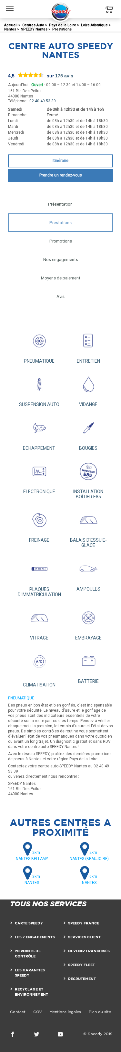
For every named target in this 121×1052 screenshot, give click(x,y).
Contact (17, 1012)
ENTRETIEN (88, 361)
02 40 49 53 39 (42, 101)
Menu (10, 4)
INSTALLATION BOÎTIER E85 (88, 494)
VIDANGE (88, 404)
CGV (37, 1012)
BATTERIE (88, 681)
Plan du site (100, 1012)
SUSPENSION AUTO (39, 404)
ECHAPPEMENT (39, 448)
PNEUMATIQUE (39, 361)
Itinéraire (60, 160)
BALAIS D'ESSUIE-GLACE (88, 542)
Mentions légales (65, 1012)
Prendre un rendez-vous (60, 175)
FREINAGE (39, 540)
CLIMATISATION (39, 684)
